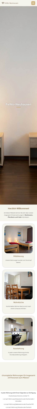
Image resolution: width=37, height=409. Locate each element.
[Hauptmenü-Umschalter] (33, 3)
